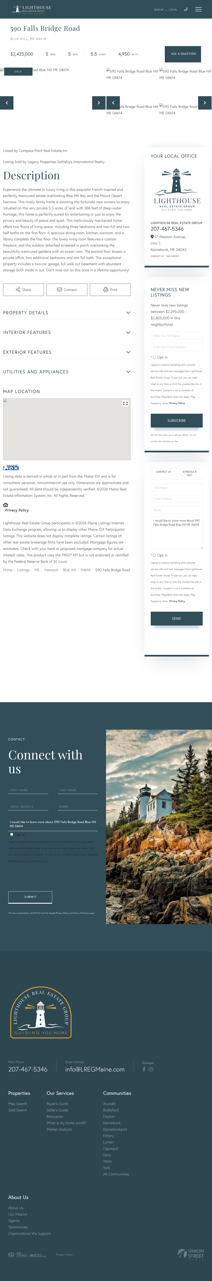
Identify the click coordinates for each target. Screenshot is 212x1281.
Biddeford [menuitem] (111, 1110)
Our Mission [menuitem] (17, 1214)
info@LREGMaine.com (95, 1069)
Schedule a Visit (189, 473)
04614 (85, 569)
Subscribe (176, 420)
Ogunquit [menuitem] (110, 1148)
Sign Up (158, 9)
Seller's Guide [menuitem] (57, 1110)
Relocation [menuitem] (55, 1116)
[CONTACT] (183, 54)
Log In (173, 9)
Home (7, 569)
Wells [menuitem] (107, 1161)
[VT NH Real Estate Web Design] (191, 1254)
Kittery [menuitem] (108, 1135)
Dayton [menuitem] (109, 1116)
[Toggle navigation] (198, 9)
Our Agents (172, 256)
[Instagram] (151, 1069)
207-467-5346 (167, 228)
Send (176, 618)
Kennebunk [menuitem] (111, 1122)
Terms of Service (176, 645)
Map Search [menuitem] (17, 1103)
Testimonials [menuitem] (18, 1227)
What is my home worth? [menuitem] (67, 1122)
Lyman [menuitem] (108, 1142)
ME (36, 569)
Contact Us (157, 256)
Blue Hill (69, 569)
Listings (23, 569)
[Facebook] (144, 1069)
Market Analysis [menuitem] (59, 1129)
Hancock (51, 569)
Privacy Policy (17, 510)
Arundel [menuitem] (109, 1103)
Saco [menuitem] (107, 1154)
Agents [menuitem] (14, 1220)
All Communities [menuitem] (116, 1174)
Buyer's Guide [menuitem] (57, 1103)
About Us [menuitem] (15, 1207)
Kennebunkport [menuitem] (115, 1129)
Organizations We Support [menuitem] (29, 1233)
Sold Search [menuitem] (17, 1110)
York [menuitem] (106, 1167)
